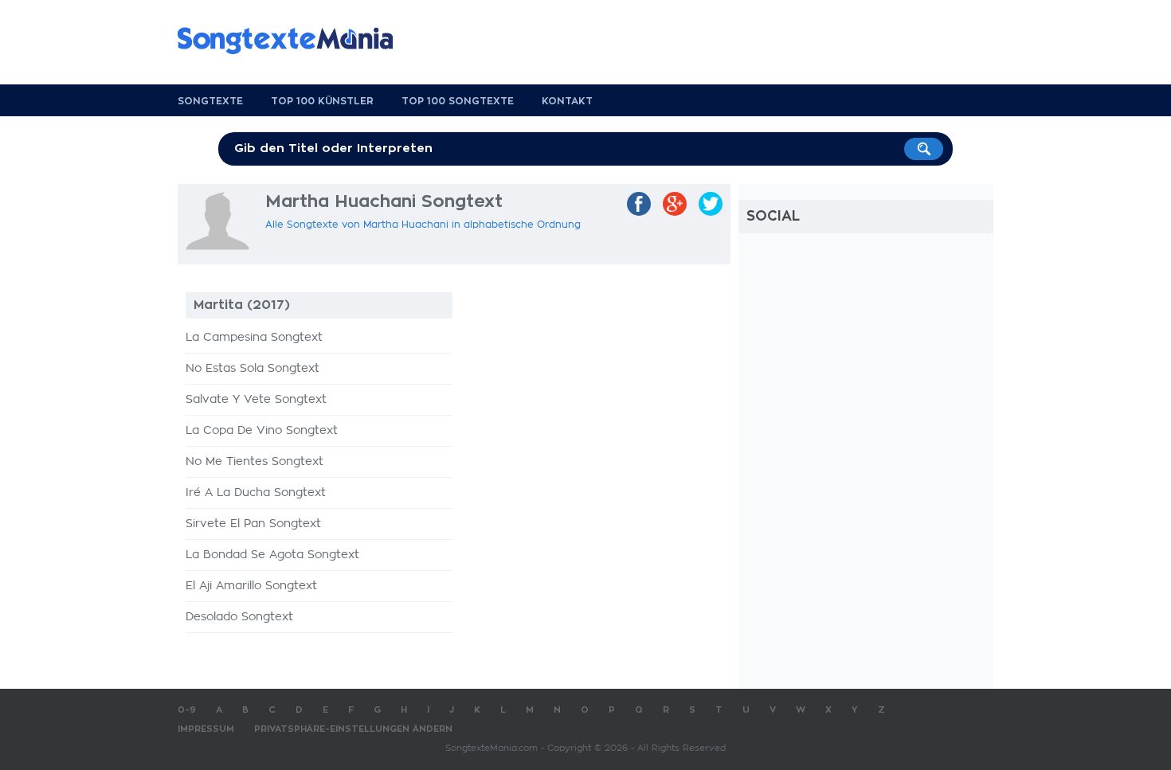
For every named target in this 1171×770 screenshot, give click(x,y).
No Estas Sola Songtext (252, 368)
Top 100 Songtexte (457, 101)
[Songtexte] (293, 40)
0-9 (187, 710)
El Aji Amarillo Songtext (251, 586)
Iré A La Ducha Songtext (256, 492)
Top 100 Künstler (322, 101)
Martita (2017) (242, 305)
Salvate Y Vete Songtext (256, 399)
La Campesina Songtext (254, 337)
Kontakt (567, 101)
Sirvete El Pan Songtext (253, 524)
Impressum (206, 729)
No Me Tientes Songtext (254, 461)
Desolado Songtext (239, 617)
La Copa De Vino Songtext (262, 430)
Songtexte (210, 101)
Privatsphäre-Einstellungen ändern (353, 729)
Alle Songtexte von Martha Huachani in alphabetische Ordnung (423, 224)
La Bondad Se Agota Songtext (272, 555)
